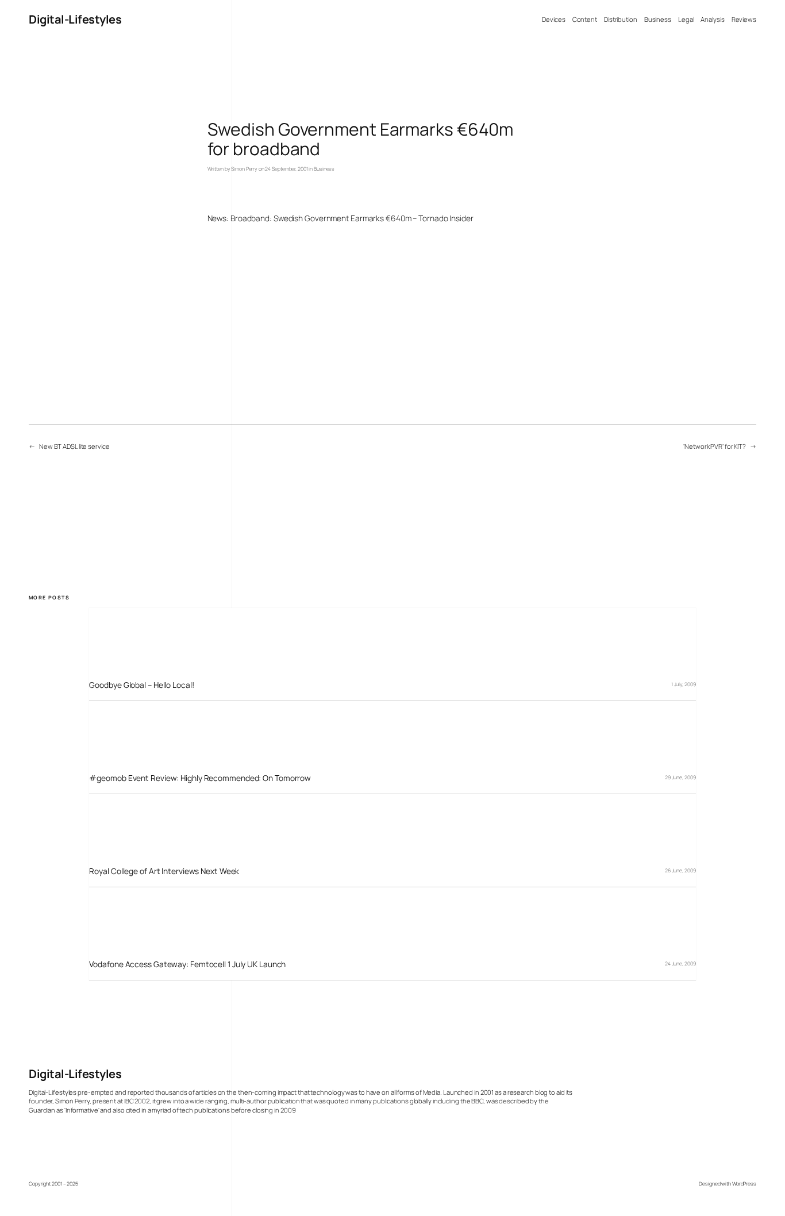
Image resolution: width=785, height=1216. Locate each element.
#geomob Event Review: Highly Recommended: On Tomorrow (200, 778)
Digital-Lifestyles (75, 19)
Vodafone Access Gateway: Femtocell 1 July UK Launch (187, 964)
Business (324, 169)
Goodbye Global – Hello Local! (141, 684)
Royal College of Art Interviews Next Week (164, 871)
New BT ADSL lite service (74, 446)
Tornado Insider (446, 218)
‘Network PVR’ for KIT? (714, 446)
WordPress (744, 1183)
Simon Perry (244, 169)
